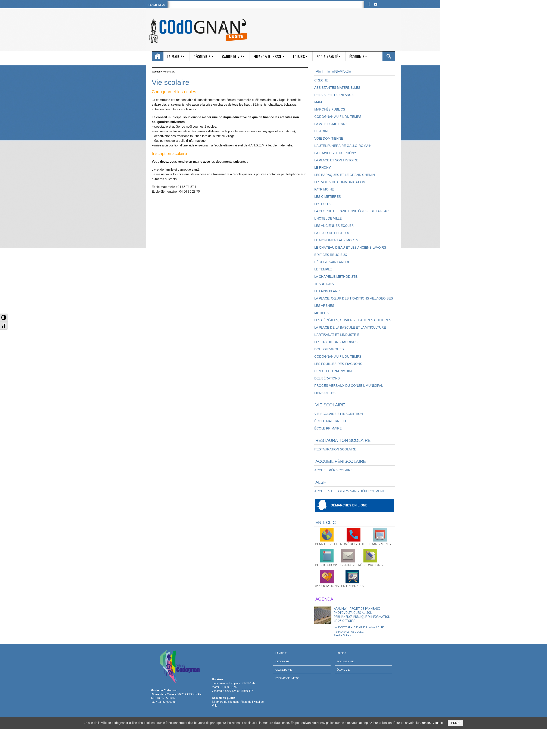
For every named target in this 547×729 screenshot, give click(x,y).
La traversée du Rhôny (335, 153)
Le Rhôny (322, 167)
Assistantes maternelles (337, 87)
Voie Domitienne (328, 138)
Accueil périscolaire (333, 470)
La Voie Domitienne (331, 124)
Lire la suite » (342, 635)
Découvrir (202, 56)
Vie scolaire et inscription (338, 414)
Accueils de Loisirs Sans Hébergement (349, 491)
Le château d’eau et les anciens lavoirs (350, 247)
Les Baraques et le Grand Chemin (344, 175)
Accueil (157, 56)
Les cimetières (327, 196)
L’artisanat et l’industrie (336, 334)
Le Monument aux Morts (336, 240)
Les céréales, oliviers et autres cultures (352, 320)
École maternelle (330, 421)
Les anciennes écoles (334, 225)
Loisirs (299, 56)
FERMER (455, 723)
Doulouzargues (329, 349)
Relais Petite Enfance (334, 95)
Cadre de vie (232, 56)
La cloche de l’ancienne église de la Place (352, 211)
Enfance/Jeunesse (268, 56)
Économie (356, 56)
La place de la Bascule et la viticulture (350, 327)
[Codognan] (198, 31)
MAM (318, 102)
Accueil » (157, 71)
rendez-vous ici (432, 723)
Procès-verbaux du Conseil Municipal (348, 385)
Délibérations (327, 378)
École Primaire (328, 428)
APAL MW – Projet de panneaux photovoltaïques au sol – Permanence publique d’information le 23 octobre (362, 615)
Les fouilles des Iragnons (338, 364)
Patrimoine (324, 189)
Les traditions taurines (335, 342)
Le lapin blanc (327, 291)
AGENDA (324, 599)
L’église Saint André (332, 262)
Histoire (321, 131)
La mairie (174, 56)
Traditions (324, 284)
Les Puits (322, 204)
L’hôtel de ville (328, 218)
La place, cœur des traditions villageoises (353, 298)
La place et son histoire (336, 160)
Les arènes (324, 305)
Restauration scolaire (335, 449)
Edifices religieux (330, 255)
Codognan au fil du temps (337, 116)
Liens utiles (324, 393)
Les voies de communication (339, 182)
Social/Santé (327, 56)
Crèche (321, 80)
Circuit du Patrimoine (333, 371)
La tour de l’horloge (333, 233)
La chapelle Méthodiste (335, 276)
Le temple (323, 269)
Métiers (321, 313)
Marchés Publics (329, 109)
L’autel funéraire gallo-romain (343, 146)
